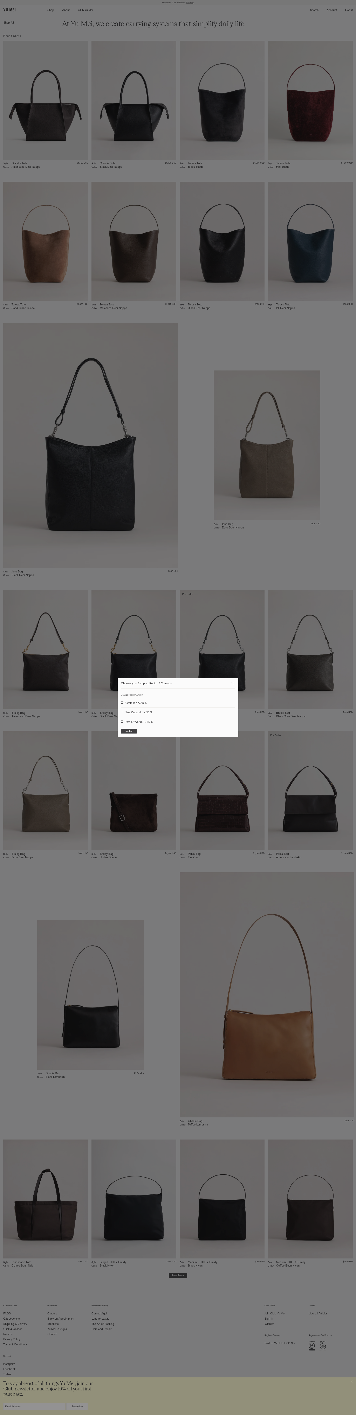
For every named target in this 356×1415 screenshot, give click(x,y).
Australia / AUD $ (136, 703)
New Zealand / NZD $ (138, 712)
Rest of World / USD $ (139, 722)
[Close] (232, 683)
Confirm (128, 731)
